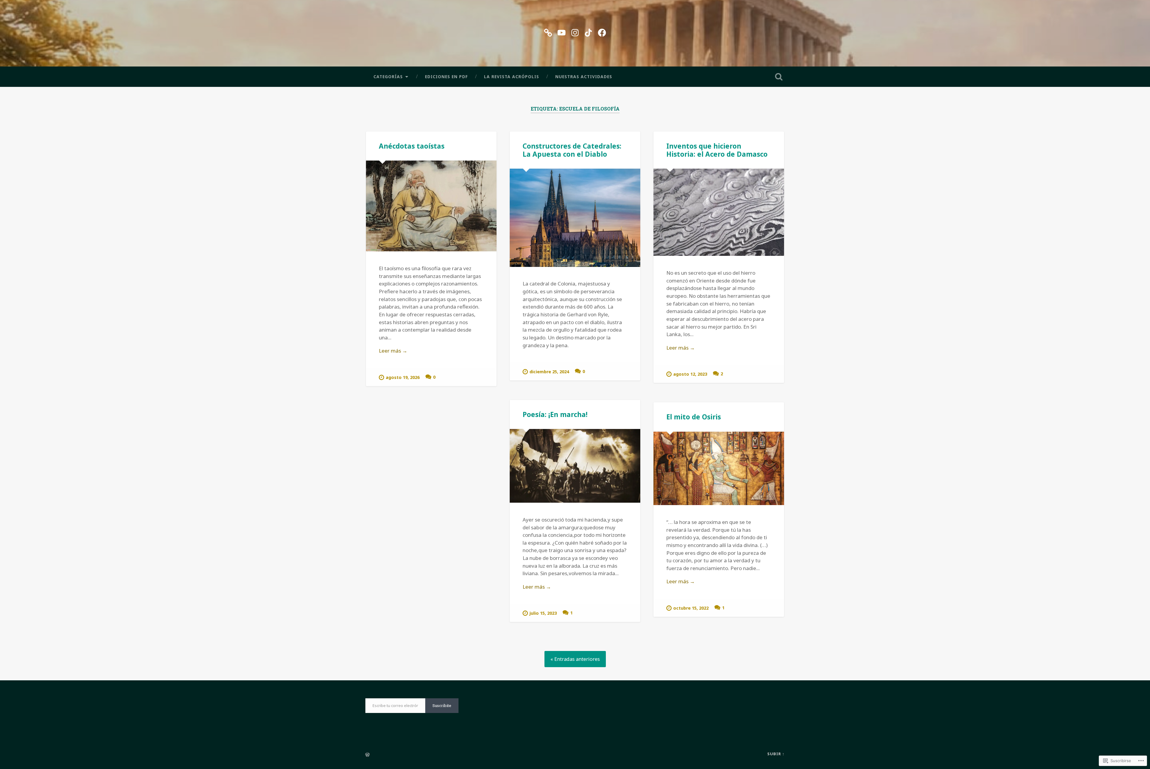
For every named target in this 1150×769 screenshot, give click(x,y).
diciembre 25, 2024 (549, 371)
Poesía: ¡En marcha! (555, 414)
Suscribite (441, 705)
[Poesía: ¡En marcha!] (575, 466)
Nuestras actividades (583, 76)
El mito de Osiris (693, 416)
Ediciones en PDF (446, 76)
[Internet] (548, 31)
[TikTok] (588, 31)
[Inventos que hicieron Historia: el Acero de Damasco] (718, 212)
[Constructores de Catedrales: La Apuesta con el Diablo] (575, 218)
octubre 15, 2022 (691, 608)
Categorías (388, 76)
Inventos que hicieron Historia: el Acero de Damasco (717, 150)
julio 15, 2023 (543, 613)
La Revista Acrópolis (511, 76)
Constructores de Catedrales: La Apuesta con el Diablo (572, 150)
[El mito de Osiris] (718, 468)
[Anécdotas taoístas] (431, 206)
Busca (779, 77)
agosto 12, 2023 (690, 374)
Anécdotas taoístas (411, 146)
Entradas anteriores (577, 659)
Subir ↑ (776, 753)
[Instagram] (575, 31)
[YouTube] (561, 31)
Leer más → (393, 350)
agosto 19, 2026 (403, 377)
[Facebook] (602, 31)
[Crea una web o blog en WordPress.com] (367, 755)
